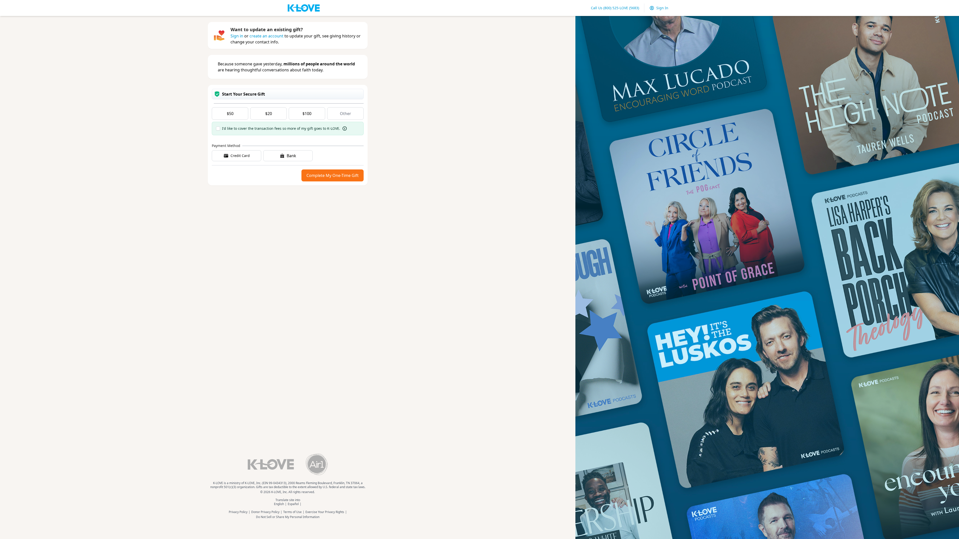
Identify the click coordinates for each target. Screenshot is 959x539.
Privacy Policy (238, 512)
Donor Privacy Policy (265, 512)
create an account (266, 36)
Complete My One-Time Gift (332, 175)
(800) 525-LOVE (615, 7)
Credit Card (240, 155)
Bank (291, 155)
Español (293, 504)
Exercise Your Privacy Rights (324, 512)
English (279, 504)
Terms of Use (292, 512)
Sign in (237, 36)
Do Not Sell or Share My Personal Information (287, 517)
